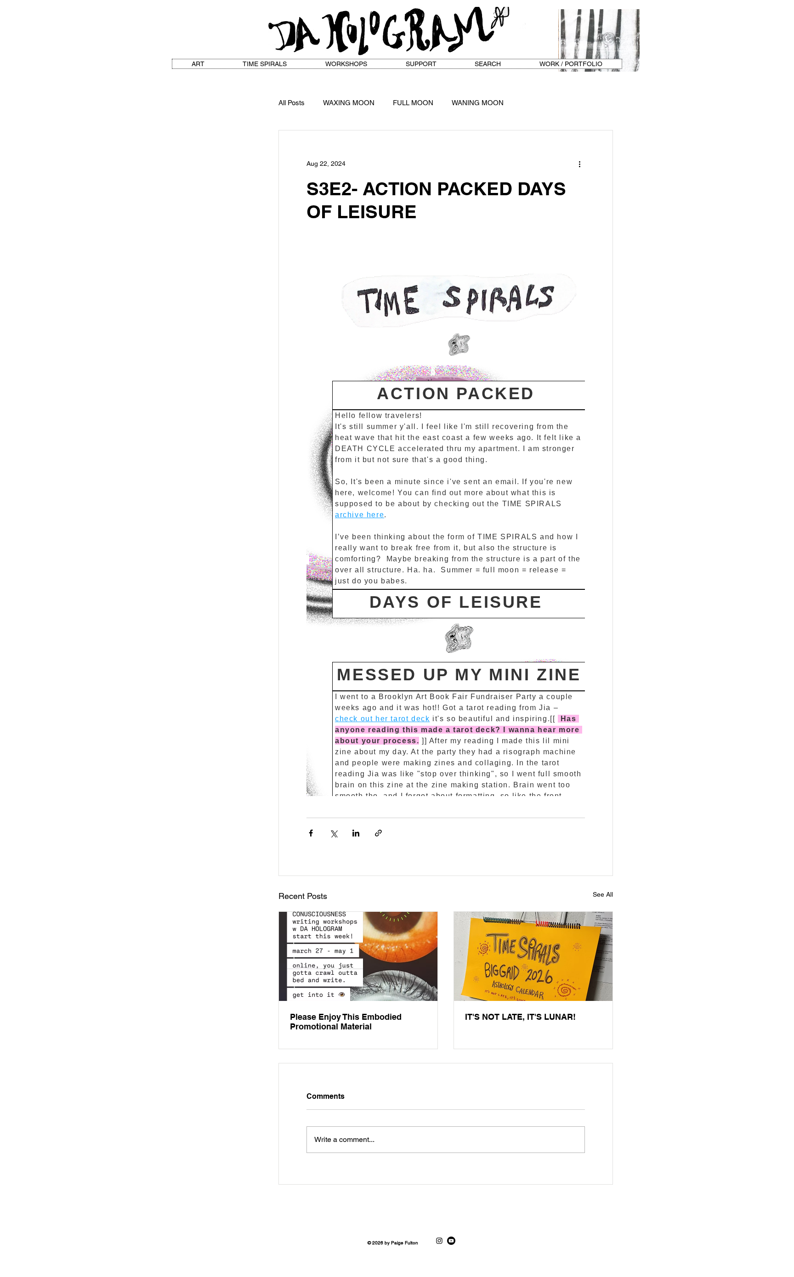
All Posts (291, 103)
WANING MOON (478, 103)
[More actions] (579, 163)
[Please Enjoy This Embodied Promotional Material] (358, 956)
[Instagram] (439, 1241)
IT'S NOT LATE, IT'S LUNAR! (520, 1017)
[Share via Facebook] (310, 833)
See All (603, 894)
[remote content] (445, 520)
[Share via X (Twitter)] (333, 833)
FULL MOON (413, 103)
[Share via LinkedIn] (356, 833)
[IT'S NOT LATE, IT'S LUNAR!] (533, 956)
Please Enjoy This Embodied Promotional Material (346, 1021)
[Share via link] (378, 833)
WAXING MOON (348, 103)
